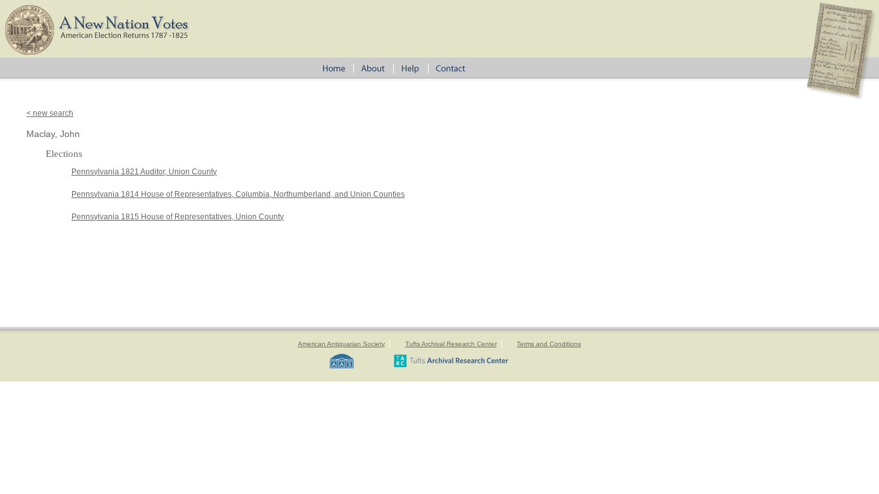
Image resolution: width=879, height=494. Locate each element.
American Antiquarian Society (341, 343)
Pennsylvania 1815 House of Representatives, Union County (177, 216)
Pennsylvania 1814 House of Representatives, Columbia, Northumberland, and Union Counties (238, 194)
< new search (49, 113)
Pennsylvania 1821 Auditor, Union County (144, 171)
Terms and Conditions (549, 343)
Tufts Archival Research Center (451, 343)
